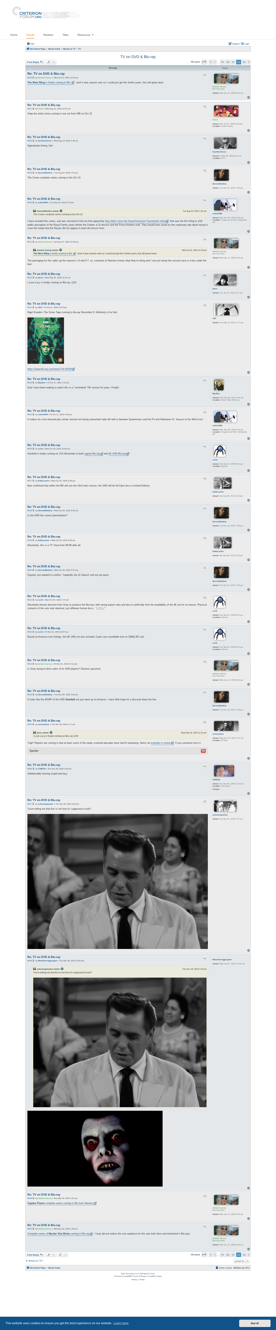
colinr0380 (217, 214)
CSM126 (216, 780)
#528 (29, 141)
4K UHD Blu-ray (117, 453)
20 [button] (227, 62)
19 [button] (222, 62)
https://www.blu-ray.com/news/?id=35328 (49, 369)
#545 (29, 724)
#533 (29, 307)
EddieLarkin (218, 492)
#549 (29, 1198)
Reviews (48, 34)
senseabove (218, 734)
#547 (29, 804)
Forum (30, 34)
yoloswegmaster (220, 815)
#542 (29, 632)
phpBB (128, 1276)
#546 (29, 769)
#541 (29, 600)
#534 (29, 383)
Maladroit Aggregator (222, 960)
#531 (29, 242)
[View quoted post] (61, 211)
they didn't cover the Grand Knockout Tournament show (135, 221)
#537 (29, 481)
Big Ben (216, 393)
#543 (29, 664)
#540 (29, 570)
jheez (215, 289)
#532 (29, 278)
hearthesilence (219, 152)
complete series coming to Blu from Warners (60, 1203)
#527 (29, 109)
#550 (29, 1229)
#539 (29, 540)
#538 (29, 510)
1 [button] (215, 62)
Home (13, 34)
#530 (29, 202)
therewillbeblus (220, 184)
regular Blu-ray (92, 453)
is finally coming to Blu (49, 82)
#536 (29, 449)
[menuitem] (30, 44)
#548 (29, 961)
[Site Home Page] (45, 15)
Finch (215, 120)
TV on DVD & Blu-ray (138, 57)
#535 (29, 414)
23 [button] (244, 62)
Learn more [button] (121, 1323)
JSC (214, 318)
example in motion (161, 742)
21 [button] (233, 62)
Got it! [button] (255, 1323)
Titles (65, 34)
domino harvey (219, 87)
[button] (204, 62)
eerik (215, 460)
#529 (29, 173)
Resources (84, 34)
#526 (29, 78)
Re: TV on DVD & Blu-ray (46, 73)
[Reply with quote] (205, 74)
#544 (29, 695)
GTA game (144, 1274)
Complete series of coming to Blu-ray (58, 1233)
